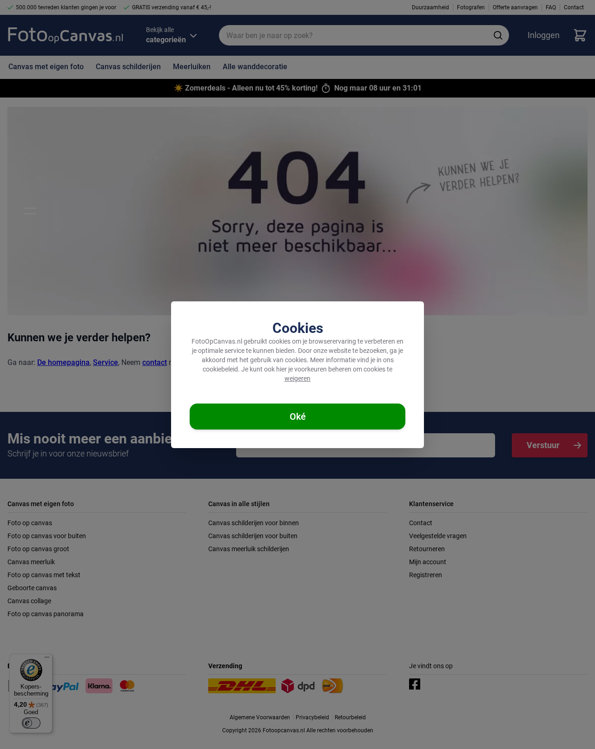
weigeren (297, 378)
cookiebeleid (220, 369)
